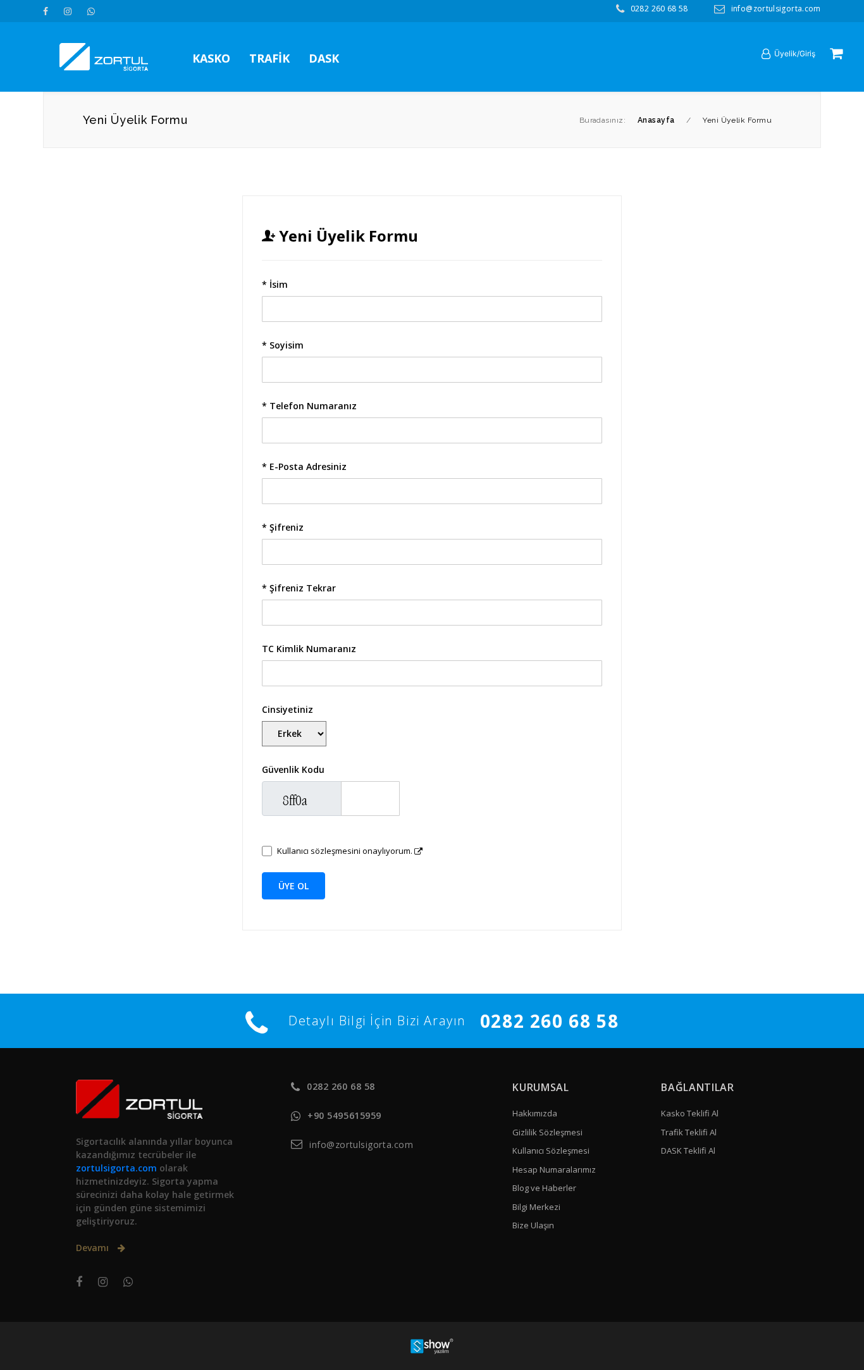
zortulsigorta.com (116, 1168)
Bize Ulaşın (533, 1225)
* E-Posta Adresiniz (304, 466)
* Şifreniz (283, 527)
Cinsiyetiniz (287, 709)
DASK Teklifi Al (688, 1150)
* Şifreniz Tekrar (299, 588)
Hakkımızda (534, 1113)
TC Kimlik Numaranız (309, 649)
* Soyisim (283, 345)
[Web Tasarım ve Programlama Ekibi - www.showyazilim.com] (431, 1345)
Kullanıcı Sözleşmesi (550, 1150)
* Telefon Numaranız (309, 406)
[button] (788, 53)
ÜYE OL (293, 886)
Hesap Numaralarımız (554, 1169)
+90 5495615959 (344, 1115)
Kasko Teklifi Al (690, 1113)
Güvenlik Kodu (293, 769)
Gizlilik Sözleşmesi (547, 1132)
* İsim (275, 284)
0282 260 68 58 (659, 8)
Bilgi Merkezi (536, 1207)
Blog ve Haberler (544, 1188)
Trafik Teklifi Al (689, 1132)
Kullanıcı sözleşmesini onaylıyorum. (344, 850)
